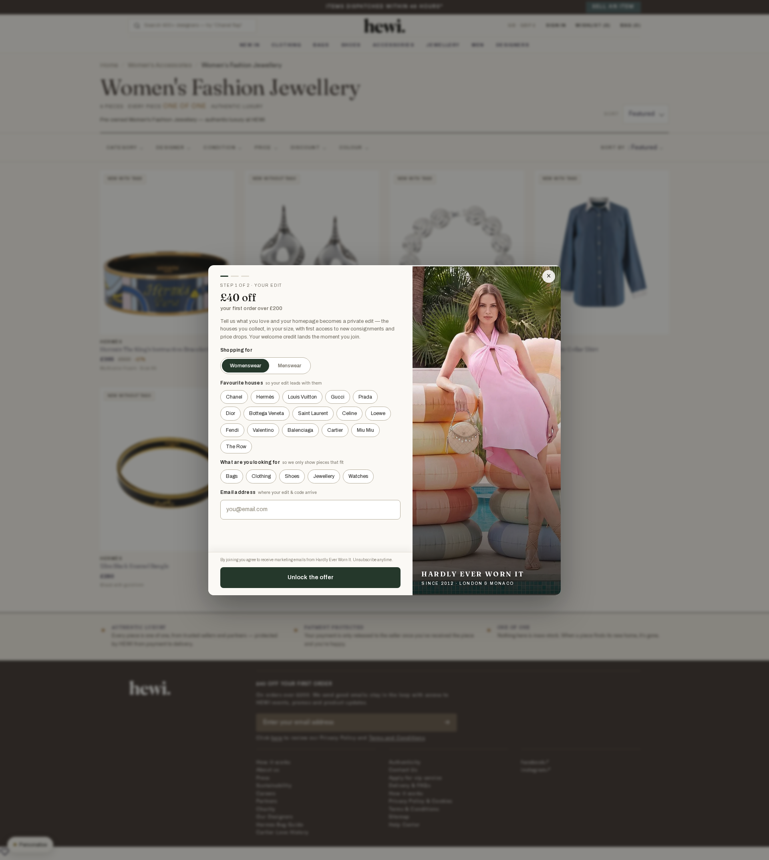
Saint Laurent (313, 413)
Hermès (265, 397)
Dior (230, 413)
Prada (365, 397)
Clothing (261, 476)
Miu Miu (365, 430)
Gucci (337, 397)
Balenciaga (300, 430)
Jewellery (323, 476)
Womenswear (245, 366)
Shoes (292, 476)
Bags (232, 476)
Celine (349, 413)
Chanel (234, 397)
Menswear (289, 366)
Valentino (263, 430)
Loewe (378, 413)
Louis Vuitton (302, 397)
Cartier (335, 430)
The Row (236, 446)
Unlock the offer (311, 577)
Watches (358, 476)
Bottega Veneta (266, 413)
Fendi (232, 430)
